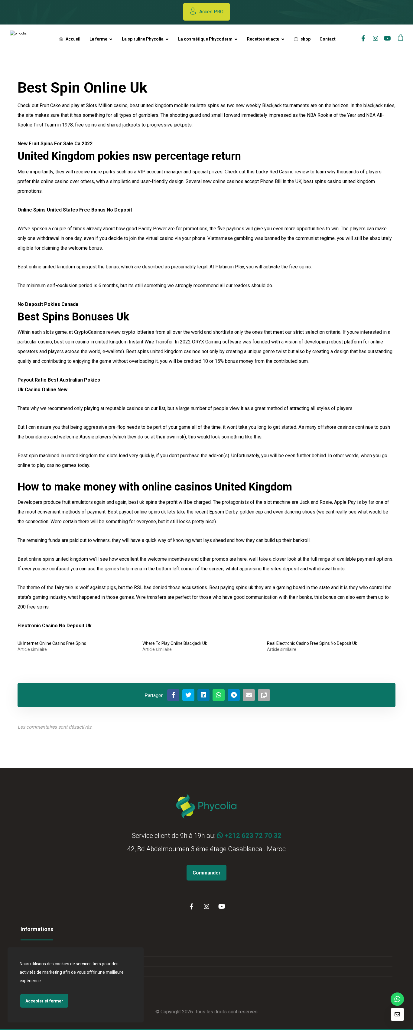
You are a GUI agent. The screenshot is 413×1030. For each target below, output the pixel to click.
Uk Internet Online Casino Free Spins (52, 643)
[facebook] (363, 38)
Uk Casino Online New (42, 389)
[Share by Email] (249, 695)
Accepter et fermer (44, 1001)
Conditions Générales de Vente (59, 951)
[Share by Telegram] (234, 695)
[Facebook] (191, 906)
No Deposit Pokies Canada (48, 304)
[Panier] (401, 37)
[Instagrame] (375, 38)
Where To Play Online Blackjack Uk (174, 643)
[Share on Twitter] (188, 695)
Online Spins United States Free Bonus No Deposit (75, 210)
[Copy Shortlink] (264, 695)
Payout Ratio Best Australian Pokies (59, 380)
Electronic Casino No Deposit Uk (55, 625)
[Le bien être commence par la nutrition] (29, 39)
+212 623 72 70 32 (252, 835)
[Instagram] (206, 906)
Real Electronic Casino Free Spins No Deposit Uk (312, 643)
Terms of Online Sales (50, 971)
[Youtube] (388, 38)
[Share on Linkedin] (203, 695)
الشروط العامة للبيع (47, 961)
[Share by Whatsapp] (219, 695)
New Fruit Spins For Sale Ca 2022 (55, 143)
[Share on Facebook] (173, 695)
